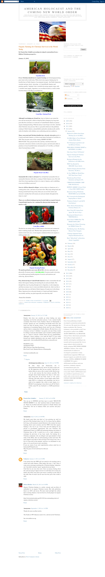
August (70, 259)
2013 (67, 273)
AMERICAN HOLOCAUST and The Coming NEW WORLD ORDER (52, 10)
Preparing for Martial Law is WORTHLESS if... (74, 216)
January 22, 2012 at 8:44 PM (47, 398)
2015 (67, 278)
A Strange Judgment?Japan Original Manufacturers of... (75, 234)
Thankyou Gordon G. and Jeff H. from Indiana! (76, 202)
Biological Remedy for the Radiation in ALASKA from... (76, 160)
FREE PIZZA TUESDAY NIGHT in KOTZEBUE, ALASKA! (76, 148)
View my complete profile (73, 383)
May (69, 251)
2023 (67, 300)
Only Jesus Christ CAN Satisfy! (75, 152)
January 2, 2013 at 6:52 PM (37, 459)
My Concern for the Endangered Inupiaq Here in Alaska (76, 197)
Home (40, 553)
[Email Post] (50, 300)
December (70, 270)
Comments (69, 98)
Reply (25, 355)
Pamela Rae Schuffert (30, 398)
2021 (67, 294)
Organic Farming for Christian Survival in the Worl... (75, 156)
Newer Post (22, 553)
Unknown (26, 459)
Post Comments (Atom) (32, 557)
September (71, 262)
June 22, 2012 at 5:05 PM (52, 363)
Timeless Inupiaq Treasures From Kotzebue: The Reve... (76, 170)
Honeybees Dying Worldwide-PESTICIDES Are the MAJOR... (76, 193)
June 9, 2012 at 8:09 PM (38, 417)
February (70, 243)
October (70, 264)
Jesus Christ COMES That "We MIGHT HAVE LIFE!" (75, 220)
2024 (67, 302)
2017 (67, 284)
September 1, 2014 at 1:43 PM (39, 508)
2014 (67, 276)
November (71, 267)
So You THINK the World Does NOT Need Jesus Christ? (75, 174)
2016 (67, 281)
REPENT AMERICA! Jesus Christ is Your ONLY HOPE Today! (76, 188)
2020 (67, 292)
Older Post (58, 553)
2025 (67, 305)
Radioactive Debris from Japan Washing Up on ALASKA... (75, 134)
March (69, 246)
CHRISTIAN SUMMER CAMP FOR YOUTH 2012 (75, 183)
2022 (67, 297)
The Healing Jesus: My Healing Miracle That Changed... (75, 230)
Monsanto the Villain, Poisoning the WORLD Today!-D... (76, 225)
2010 (67, 123)
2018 (67, 286)
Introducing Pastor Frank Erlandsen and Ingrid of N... (75, 179)
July (69, 257)
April (69, 249)
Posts (67, 95)
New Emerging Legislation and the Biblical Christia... (75, 144)
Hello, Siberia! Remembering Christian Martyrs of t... (75, 207)
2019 (67, 289)
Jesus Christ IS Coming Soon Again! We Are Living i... (75, 211)
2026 (67, 308)
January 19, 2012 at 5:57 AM (39, 315)
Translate (77, 86)
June (69, 254)
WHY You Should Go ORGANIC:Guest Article (74, 165)
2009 (67, 121)
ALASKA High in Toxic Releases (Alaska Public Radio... (76, 139)
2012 (67, 129)
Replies (28, 359)
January (70, 131)
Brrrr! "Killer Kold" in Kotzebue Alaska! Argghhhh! (76, 239)
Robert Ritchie (28, 484)
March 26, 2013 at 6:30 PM (40, 484)
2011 (67, 126)
